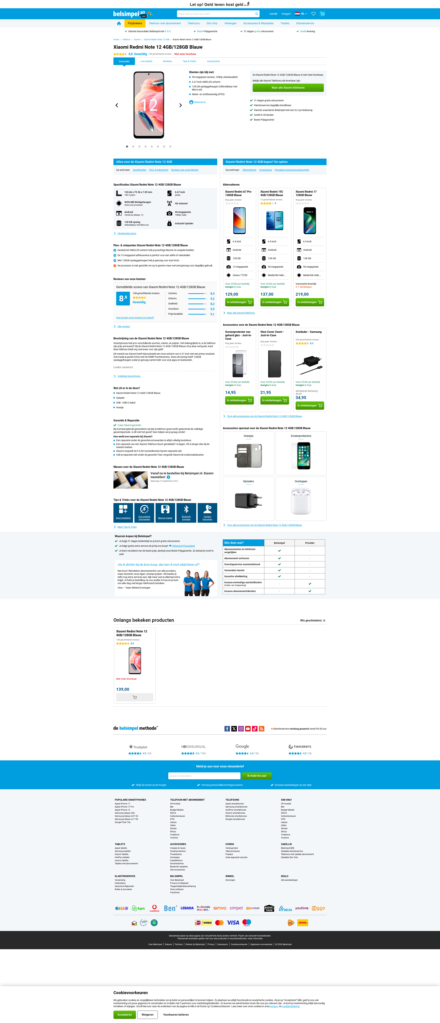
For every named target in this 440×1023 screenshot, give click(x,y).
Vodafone (174, 834)
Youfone (174, 838)
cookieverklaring (291, 1006)
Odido (173, 825)
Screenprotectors (178, 851)
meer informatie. (255, 938)
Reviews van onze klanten (185, 170)
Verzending (120, 880)
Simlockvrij (199, 102)
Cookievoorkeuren (239, 944)
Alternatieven (249, 170)
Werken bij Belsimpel (195, 944)
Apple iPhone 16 (122, 810)
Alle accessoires (177, 870)
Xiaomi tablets (121, 854)
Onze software (176, 889)
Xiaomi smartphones (235, 813)
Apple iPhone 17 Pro (124, 807)
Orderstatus (120, 883)
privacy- (274, 1006)
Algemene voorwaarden (261, 944)
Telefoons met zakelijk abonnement (297, 854)
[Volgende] (180, 105)
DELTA (173, 813)
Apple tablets (121, 848)
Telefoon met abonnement (165, 23)
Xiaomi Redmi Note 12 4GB (156, 39)
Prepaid (229, 854)
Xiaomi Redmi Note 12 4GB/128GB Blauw (192, 39)
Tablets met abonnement (126, 863)
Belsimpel (176, 876)
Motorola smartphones (236, 816)
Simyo (173, 831)
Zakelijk (286, 844)
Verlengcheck (232, 848)
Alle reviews (124, 326)
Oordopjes (175, 857)
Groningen (230, 880)
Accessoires (265, 170)
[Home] (118, 23)
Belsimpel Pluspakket (183, 546)
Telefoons (194, 23)
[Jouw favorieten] (313, 14)
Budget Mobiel (176, 810)
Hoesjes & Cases (177, 848)
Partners (179, 944)
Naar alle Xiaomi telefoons (241, 312)
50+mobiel (175, 804)
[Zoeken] (257, 14)
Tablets (284, 23)
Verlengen (230, 23)
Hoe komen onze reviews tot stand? (135, 317)
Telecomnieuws (233, 851)
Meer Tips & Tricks (127, 527)
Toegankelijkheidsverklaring (183, 886)
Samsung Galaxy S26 (125, 813)
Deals (284, 876)
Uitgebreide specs (127, 233)
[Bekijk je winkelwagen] (322, 14)
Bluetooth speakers (179, 866)
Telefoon (126, 39)
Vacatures (175, 892)
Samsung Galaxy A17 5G (126, 819)
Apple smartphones (235, 804)
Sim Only (212, 23)
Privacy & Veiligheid (179, 883)
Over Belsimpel (177, 880)
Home (116, 39)
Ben (172, 807)
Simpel (173, 828)
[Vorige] (116, 105)
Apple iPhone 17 (122, 804)
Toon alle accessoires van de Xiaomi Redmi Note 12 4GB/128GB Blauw (264, 416)
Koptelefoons (176, 860)
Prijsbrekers (135, 23)
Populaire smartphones (130, 799)
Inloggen (286, 13)
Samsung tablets (123, 851)
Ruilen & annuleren (123, 889)
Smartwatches (177, 863)
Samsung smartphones (236, 807)
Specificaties (139, 170)
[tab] (127, 147)
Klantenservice (305, 23)
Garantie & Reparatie (124, 886)
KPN (172, 819)
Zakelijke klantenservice (292, 851)
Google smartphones (235, 819)
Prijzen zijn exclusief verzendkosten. (254, 936)
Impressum (222, 944)
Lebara (173, 822)
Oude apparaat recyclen (237, 857)
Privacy (211, 944)
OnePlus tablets (122, 857)
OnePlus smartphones (236, 810)
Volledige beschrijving (129, 376)
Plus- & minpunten (158, 170)
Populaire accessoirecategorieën (292, 170)
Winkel (230, 876)
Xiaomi (137, 39)
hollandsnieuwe (177, 816)
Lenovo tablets (121, 860)
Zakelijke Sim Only (289, 857)
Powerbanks (176, 854)
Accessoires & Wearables (258, 23)
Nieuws (168, 944)
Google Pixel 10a (122, 822)
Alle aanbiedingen (289, 880)
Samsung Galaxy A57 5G (126, 816)
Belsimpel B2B (287, 848)
